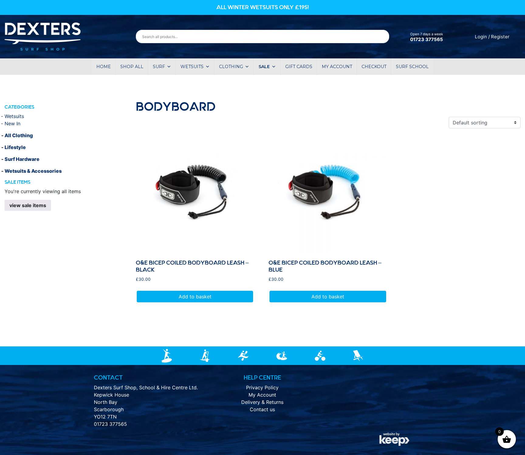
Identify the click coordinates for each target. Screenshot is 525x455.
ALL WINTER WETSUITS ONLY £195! (262, 7)
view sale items (27, 205)
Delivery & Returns (262, 402)
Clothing (231, 66)
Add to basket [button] (195, 296)
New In (12, 123)
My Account (262, 395)
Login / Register (492, 37)
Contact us (262, 409)
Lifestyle (15, 147)
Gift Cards (298, 66)
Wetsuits (192, 66)
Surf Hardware (22, 159)
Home (103, 66)
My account (337, 66)
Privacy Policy (262, 387)
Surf (159, 66)
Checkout (374, 66)
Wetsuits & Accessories (33, 171)
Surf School (412, 66)
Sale (264, 66)
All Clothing (19, 135)
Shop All (131, 66)
